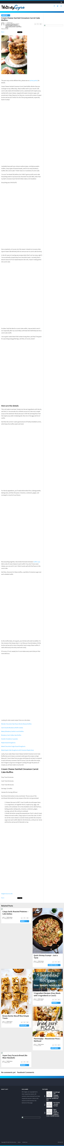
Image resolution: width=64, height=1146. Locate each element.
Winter (6, 27)
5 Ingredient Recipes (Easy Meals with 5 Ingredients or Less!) (47, 994)
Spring (10, 26)
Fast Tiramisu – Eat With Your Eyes (56, 1104)
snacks (6, 26)
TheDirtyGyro (10, 22)
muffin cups (36, 562)
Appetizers (54, 1048)
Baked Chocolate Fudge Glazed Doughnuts (13, 746)
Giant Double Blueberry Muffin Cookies (12, 728)
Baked (22, 921)
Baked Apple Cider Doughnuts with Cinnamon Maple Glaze (17, 750)
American (4, 15)
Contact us (24, 1142)
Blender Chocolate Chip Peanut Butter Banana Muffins (16, 724)
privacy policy (34, 80)
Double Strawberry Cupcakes (9, 739)
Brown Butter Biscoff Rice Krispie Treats (15, 1017)
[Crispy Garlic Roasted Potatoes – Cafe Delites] (2, 909)
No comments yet (8, 1072)
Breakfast (13, 24)
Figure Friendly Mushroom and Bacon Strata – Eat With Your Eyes (52, 1113)
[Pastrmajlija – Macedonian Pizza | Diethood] (48, 1022)
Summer (14, 26)
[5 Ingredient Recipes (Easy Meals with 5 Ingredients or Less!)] (48, 980)
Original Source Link (6, 894)
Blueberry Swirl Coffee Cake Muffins (11, 735)
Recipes (18, 25)
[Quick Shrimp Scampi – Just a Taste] (48, 931)
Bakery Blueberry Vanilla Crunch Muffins (12, 731)
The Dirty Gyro (13, 1142)
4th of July (23, 1025)
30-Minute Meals (53, 965)
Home (19, 1142)
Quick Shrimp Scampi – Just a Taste (46, 956)
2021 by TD (60, 1142)
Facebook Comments (25, 1072)
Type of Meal (18, 26)
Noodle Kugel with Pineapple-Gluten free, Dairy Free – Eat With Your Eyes (53, 1096)
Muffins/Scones (13, 25)
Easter (11, 24)
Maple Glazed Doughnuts (8, 743)
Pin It (2, 32)
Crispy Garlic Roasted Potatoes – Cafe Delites (15, 912)
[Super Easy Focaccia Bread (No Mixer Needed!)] (2, 1053)
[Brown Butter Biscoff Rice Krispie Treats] (16, 991)
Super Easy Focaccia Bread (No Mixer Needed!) (14, 1056)
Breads (23, 1065)
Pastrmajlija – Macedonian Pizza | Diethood (47, 1039)
